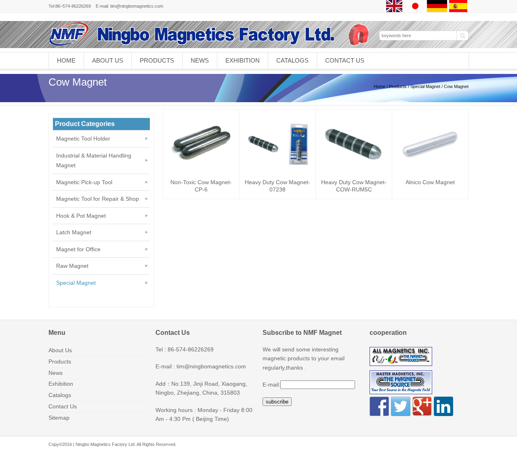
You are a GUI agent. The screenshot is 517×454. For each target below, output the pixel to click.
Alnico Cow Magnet (430, 182)
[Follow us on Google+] (422, 406)
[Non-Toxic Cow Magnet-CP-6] (201, 161)
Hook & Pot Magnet (81, 215)
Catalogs (292, 60)
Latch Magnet (73, 232)
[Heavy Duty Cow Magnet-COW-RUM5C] (354, 159)
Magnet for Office (78, 249)
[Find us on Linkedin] (443, 406)
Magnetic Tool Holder (83, 138)
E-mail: (271, 384)
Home (66, 60)
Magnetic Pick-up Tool (84, 182)
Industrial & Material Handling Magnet (93, 160)
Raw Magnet (72, 266)
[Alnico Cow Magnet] (430, 172)
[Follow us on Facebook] (379, 406)
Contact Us (344, 60)
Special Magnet (425, 86)
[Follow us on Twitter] (400, 406)
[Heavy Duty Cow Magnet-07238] (277, 163)
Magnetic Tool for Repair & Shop (97, 198)
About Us (107, 60)
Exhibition (242, 60)
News (200, 60)
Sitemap (58, 417)
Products (157, 60)
